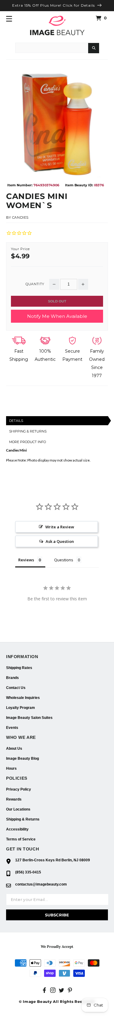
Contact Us (16, 688)
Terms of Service (21, 839)
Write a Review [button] (59, 527)
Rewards (14, 799)
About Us (14, 748)
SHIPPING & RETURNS (28, 431)
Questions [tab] (63, 560)
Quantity (35, 284)
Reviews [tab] (26, 560)
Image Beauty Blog (22, 758)
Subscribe (57, 914)
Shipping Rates (19, 668)
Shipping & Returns (23, 819)
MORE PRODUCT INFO (27, 442)
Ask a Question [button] (60, 541)
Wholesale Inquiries (23, 698)
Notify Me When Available (57, 316)
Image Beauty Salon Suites (29, 718)
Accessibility (17, 829)
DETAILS (16, 421)
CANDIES (20, 217)
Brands (12, 678)
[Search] (93, 48)
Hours (11, 768)
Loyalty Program (20, 708)
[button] (9, 19)
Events (12, 728)
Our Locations (18, 809)
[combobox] (51, 48)
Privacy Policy (18, 789)
